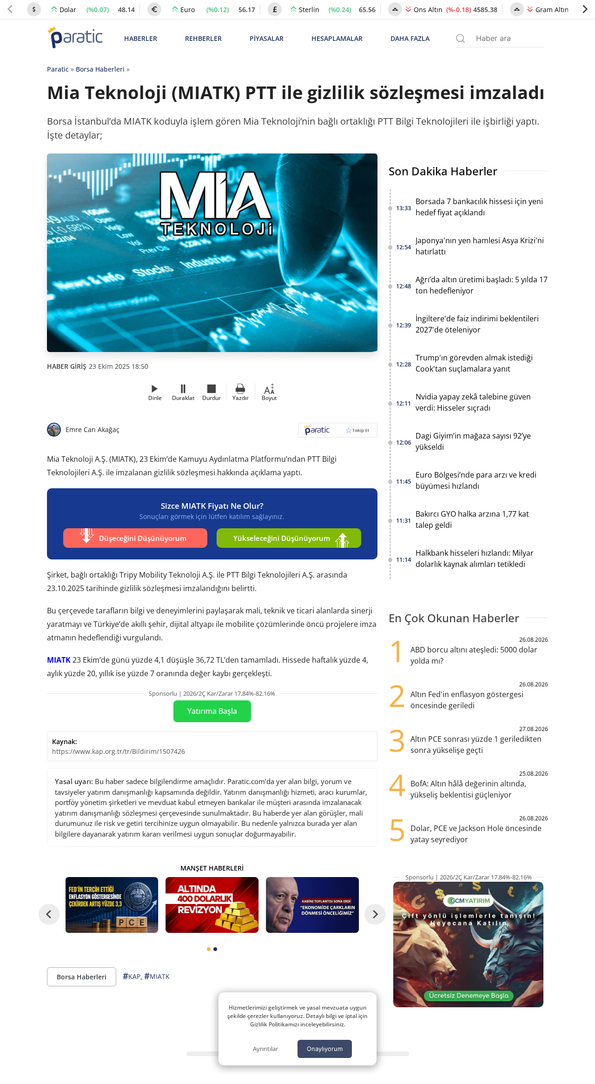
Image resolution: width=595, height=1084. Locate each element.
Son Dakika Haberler (443, 171)
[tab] (209, 949)
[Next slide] (584, 9)
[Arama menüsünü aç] (460, 38)
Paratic (58, 69)
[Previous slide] (10, 9)
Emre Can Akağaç (92, 429)
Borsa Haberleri (100, 69)
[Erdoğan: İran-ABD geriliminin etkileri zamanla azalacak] (312, 905)
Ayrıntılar (265, 1048)
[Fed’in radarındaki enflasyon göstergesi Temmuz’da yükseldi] (112, 905)
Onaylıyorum (325, 1048)
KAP (131, 976)
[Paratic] (75, 38)
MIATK (59, 660)
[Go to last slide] (49, 914)
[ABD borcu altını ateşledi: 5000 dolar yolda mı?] (211, 905)
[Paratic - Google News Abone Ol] (337, 433)
